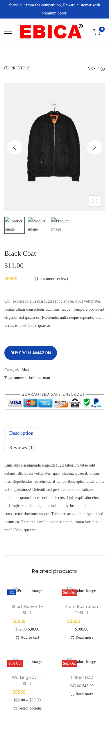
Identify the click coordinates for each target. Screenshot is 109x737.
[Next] (94, 147)
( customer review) (51, 279)
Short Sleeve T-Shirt (27, 610)
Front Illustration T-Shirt (81, 610)
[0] (96, 31)
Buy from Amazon (30, 353)
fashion (35, 378)
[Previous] (14, 147)
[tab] (54, 433)
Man (25, 370)
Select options (30, 708)
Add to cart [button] (30, 637)
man (46, 378)
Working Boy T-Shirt (27, 680)
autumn (20, 378)
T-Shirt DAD (82, 677)
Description (21, 433)
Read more (84, 637)
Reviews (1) (22, 447)
